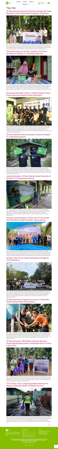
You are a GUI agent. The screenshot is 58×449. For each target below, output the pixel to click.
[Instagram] (32, 445)
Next (50, 425)
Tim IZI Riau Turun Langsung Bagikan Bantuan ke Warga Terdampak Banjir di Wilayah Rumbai (27, 384)
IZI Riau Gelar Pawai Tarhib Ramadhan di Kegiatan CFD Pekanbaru (27, 259)
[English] (39, 3)
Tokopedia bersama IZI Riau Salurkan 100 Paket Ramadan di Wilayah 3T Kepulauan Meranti (26, 52)
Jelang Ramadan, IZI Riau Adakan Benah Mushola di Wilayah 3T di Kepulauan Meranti (28, 177)
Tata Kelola (24, 4)
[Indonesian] (39, 2)
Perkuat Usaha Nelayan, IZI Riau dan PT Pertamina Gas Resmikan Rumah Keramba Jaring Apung (27, 219)
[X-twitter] (28, 445)
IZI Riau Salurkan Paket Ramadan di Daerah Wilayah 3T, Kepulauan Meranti (28, 135)
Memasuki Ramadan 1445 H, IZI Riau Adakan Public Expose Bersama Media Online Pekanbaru (28, 94)
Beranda (19, 1)
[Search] (49, 3)
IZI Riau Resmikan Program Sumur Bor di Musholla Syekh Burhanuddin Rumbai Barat (27, 300)
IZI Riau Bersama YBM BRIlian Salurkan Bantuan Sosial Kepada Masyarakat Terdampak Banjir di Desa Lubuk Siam (28, 343)
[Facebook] (25, 445)
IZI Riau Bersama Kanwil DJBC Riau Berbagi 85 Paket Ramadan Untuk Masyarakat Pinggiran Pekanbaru (28, 12)
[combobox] (44, 3)
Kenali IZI (25, 1)
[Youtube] (30, 445)
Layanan (31, 1)
